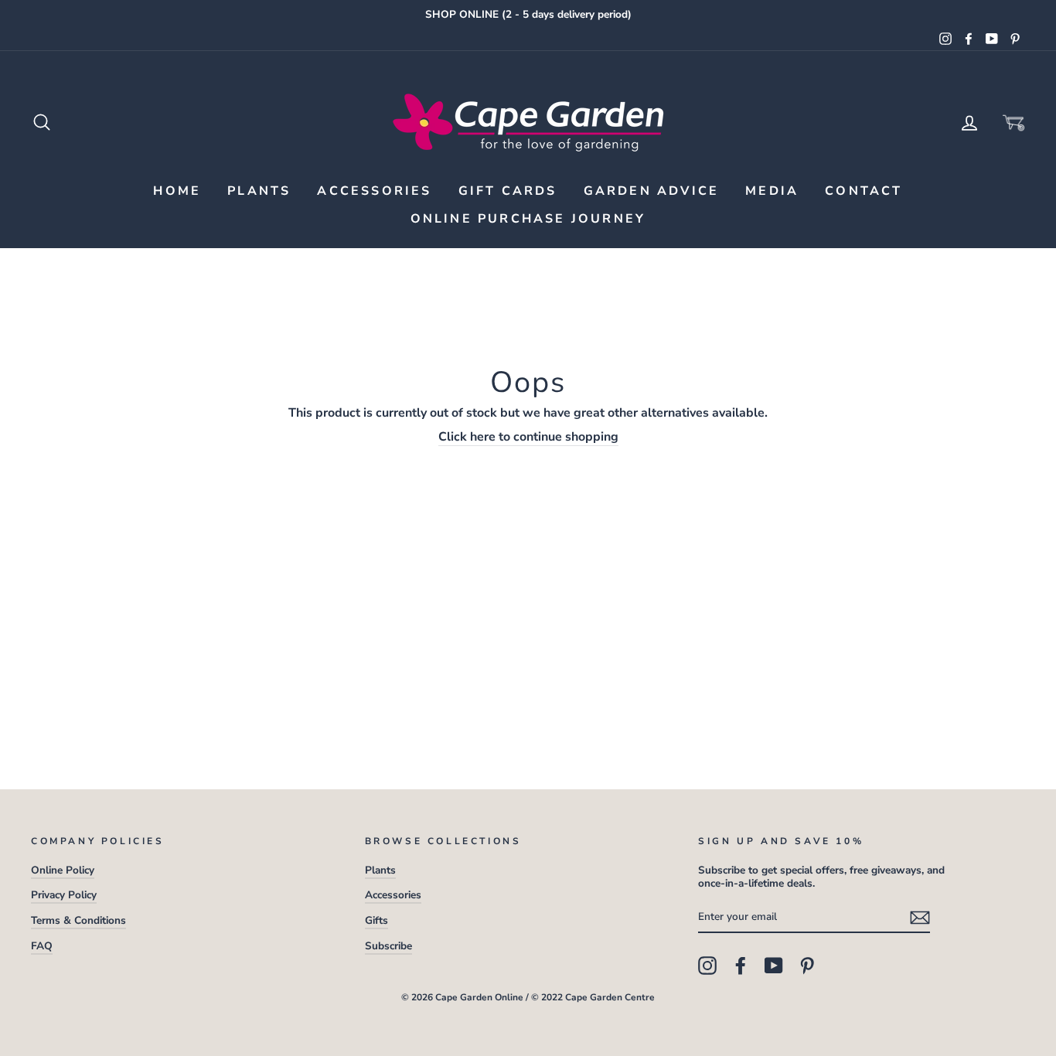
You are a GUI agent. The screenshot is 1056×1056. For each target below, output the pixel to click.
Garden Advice (652, 190)
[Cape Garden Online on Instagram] (707, 965)
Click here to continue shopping (528, 437)
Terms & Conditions (78, 920)
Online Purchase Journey (528, 218)
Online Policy (62, 870)
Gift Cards (507, 190)
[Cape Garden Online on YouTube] (774, 965)
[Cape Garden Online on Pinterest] (807, 965)
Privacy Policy (64, 894)
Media (772, 190)
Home (177, 190)
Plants (259, 190)
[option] (528, 15)
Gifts (376, 920)
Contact (863, 190)
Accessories (374, 190)
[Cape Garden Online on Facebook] (740, 965)
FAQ (42, 945)
